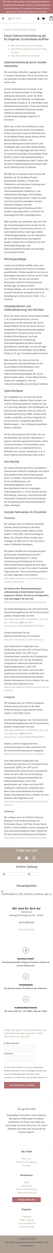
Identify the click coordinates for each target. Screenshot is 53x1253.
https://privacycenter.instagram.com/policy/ (24, 754)
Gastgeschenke (26, 1227)
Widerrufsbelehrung (26, 1192)
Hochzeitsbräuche (26, 1223)
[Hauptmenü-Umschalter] (3, 18)
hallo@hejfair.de (26, 929)
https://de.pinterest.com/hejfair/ (25, 56)
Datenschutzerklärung (26, 1189)
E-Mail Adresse (12, 1043)
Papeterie (26, 1216)
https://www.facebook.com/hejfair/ (26, 45)
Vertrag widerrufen (26, 1200)
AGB (26, 1182)
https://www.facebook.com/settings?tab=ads (25, 602)
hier (47, 1077)
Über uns (26, 1159)
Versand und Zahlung (26, 1162)
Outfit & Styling (26, 1220)
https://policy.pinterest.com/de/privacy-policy (25, 838)
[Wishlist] (43, 18)
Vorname (8, 1053)
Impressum (26, 1186)
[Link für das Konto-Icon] (38, 18)
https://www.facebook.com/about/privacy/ (23, 639)
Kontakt (26, 1165)
